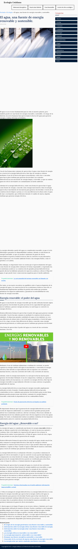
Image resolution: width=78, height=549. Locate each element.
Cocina (58, 22)
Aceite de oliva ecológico (65, 7)
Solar (58, 61)
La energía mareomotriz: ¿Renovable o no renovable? (22, 535)
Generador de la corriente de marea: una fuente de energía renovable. (28, 539)
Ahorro (58, 19)
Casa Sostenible (49, 7)
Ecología (9, 12)
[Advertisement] (26, 71)
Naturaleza (60, 50)
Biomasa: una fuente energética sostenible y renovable (23, 537)
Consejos (59, 26)
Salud (58, 57)
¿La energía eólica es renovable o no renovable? (21, 533)
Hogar (58, 43)
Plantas (58, 54)
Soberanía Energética (19, 7)
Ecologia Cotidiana (12, 2)
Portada (2, 12)
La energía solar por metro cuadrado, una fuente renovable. (25, 541)
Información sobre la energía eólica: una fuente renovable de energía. (28, 527)
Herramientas (60, 40)
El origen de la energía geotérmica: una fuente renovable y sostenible (28, 525)
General (59, 36)
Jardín (58, 47)
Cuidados (59, 29)
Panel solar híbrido (35, 7)
